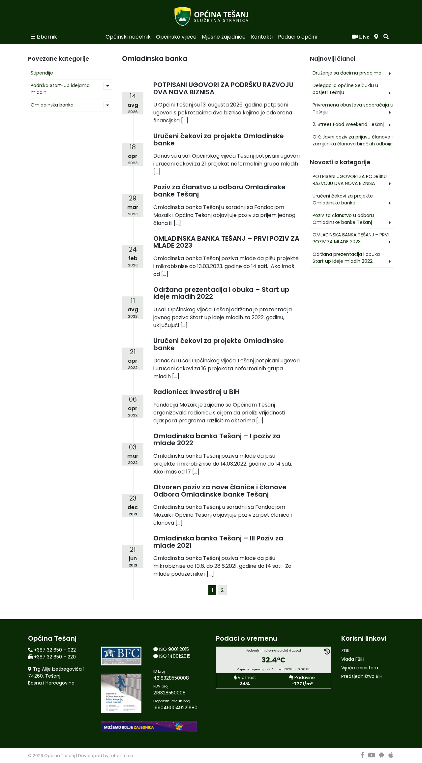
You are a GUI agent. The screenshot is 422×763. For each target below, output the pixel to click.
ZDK (345, 650)
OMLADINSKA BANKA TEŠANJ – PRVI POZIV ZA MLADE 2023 (351, 238)
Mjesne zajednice (224, 37)
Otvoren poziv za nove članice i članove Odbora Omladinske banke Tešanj (219, 490)
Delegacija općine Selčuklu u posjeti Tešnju (345, 89)
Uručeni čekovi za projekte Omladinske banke (343, 199)
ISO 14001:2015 (175, 656)
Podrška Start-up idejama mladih (60, 89)
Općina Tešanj (59, 755)
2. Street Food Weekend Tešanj (348, 124)
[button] (386, 37)
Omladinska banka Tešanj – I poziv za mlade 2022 (217, 439)
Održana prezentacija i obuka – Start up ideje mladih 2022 (348, 257)
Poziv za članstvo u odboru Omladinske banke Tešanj (343, 219)
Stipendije (42, 73)
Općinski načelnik (128, 37)
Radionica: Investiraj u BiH (196, 391)
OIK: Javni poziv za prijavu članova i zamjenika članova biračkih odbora (353, 140)
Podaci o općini (297, 37)
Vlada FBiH (352, 659)
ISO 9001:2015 (174, 649)
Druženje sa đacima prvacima (347, 73)
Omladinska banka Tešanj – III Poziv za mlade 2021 (218, 542)
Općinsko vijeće (176, 37)
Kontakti (262, 37)
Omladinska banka (52, 105)
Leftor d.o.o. (121, 755)
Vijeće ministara (359, 667)
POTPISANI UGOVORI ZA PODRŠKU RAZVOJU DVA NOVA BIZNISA (350, 180)
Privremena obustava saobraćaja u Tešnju (353, 108)
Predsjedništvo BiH (361, 676)
